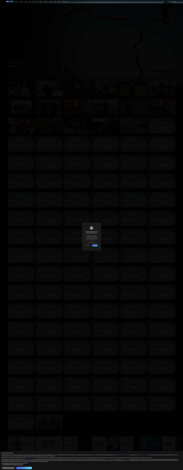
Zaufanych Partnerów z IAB (110, 459)
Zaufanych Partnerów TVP (125, 459)
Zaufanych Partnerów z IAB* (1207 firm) (123, 454)
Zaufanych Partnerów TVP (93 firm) (142, 454)
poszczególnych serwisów (30, 457)
